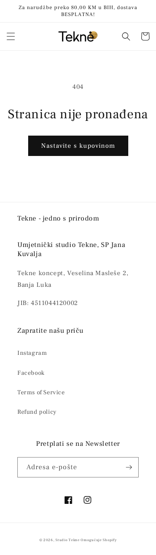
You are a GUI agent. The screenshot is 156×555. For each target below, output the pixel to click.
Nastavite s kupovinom (78, 146)
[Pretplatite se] (128, 467)
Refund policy (37, 412)
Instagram (32, 353)
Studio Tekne (67, 540)
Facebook (31, 373)
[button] (10, 36)
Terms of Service (41, 392)
